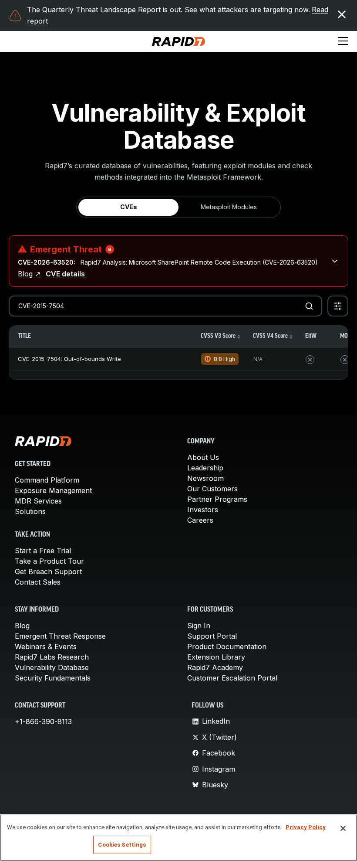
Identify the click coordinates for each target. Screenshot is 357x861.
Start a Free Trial (43, 550)
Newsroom (205, 478)
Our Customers (212, 488)
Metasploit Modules (229, 207)
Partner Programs (217, 499)
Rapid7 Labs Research (52, 657)
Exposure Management (53, 490)
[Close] (343, 828)
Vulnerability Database (52, 667)
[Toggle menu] (343, 41)
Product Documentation (226, 646)
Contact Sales (38, 582)
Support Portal (212, 636)
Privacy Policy (306, 827)
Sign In (198, 625)
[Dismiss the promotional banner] (341, 14)
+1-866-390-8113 (43, 721)
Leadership (205, 467)
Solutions (30, 511)
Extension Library (216, 657)
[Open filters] (337, 306)
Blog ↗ (29, 273)
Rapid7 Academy (215, 667)
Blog (22, 625)
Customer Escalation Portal (232, 678)
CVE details (65, 273)
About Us (203, 457)
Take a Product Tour (49, 561)
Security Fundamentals (53, 678)
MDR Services (38, 501)
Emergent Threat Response (60, 636)
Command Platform (47, 480)
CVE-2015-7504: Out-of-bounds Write (69, 358)
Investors (202, 509)
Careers (200, 520)
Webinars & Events (46, 646)
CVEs (128, 207)
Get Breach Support (48, 571)
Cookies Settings (122, 844)
